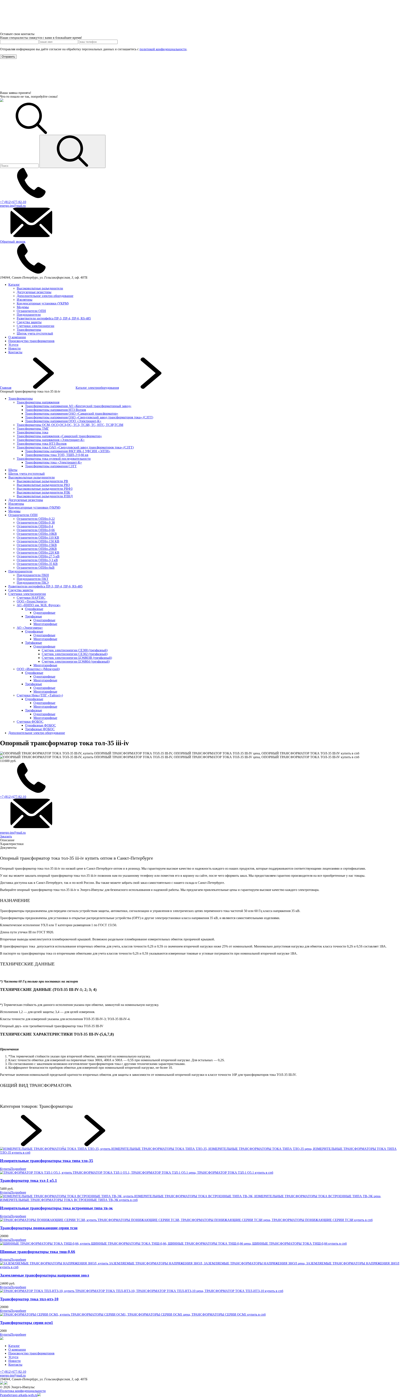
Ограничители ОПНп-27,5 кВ (38, 556)
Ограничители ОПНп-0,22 (36, 518)
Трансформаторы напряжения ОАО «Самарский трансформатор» (71, 413)
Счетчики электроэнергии (35, 326)
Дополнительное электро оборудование (45, 296)
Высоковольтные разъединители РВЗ (43, 485)
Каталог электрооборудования (97, 387)
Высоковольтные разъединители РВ (42, 481)
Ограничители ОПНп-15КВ (37, 545)
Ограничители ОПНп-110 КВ (38, 537)
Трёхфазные (33, 642)
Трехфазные (33, 616)
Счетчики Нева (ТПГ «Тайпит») (40, 695)
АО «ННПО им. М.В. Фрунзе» (39, 605)
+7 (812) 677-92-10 (13, 1371)
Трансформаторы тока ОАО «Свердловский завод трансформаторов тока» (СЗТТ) (75, 447)
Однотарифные (44, 612)
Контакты (15, 352)
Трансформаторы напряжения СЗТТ (51, 466)
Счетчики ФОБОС (30, 721)
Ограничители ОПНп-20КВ (37, 549)
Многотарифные (45, 624)
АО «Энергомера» (30, 627)
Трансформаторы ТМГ (33, 428)
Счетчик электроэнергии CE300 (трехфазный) (75, 650)
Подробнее (18, 1169)
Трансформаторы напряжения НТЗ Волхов (55, 410)
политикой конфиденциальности (163, 49)
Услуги (13, 344)
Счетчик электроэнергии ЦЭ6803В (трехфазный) (77, 657)
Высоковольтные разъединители (40, 288)
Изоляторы (24, 299)
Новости (14, 348)
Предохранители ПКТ (32, 579)
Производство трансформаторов (31, 341)
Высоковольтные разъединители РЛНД (45, 496)
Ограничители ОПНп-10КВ (37, 534)
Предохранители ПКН (33, 575)
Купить (5, 1169)
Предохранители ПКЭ (33, 582)
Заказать (6, 836)
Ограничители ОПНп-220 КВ (38, 552)
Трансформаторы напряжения (38, 402)
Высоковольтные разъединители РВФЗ (44, 488)
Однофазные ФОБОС (40, 725)
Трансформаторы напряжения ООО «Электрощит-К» (63, 421)
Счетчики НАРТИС (31, 597)
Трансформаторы (29, 329)
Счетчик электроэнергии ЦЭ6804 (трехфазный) (76, 661)
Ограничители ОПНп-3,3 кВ (37, 560)
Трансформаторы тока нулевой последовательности (54, 458)
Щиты (12, 470)
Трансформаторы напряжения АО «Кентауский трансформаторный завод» (78, 406)
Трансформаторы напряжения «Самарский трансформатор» (59, 436)
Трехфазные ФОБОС (40, 729)
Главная (5, 387)
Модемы (23, 307)
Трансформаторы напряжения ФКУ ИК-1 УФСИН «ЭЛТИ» (67, 451)
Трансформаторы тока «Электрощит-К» (53, 462)
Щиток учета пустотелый (35, 333)
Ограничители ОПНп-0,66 (36, 530)
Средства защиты (29, 322)
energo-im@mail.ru (13, 1375)
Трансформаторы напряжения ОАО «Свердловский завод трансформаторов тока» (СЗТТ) (89, 417)
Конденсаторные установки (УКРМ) (43, 303)
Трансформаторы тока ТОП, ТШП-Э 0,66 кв (56, 455)
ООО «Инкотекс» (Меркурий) (38, 669)
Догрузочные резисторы (34, 292)
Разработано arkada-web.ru (18, 1395)
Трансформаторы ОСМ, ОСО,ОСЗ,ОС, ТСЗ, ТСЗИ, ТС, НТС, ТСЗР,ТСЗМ (70, 425)
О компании (17, 337)
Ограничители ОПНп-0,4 (35, 526)
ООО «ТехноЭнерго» (32, 601)
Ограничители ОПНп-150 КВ (38, 541)
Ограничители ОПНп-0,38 (36, 522)
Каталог (14, 284)
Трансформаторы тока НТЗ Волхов (42, 443)
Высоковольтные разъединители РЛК (43, 492)
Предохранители (29, 314)
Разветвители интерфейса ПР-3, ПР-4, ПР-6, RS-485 (54, 318)
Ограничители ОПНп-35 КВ (37, 564)
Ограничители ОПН (31, 311)
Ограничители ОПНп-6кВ (36, 567)
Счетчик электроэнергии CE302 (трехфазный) (75, 654)
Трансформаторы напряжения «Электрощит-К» (51, 440)
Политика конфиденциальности (23, 1391)
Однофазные (34, 609)
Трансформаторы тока (32, 432)
